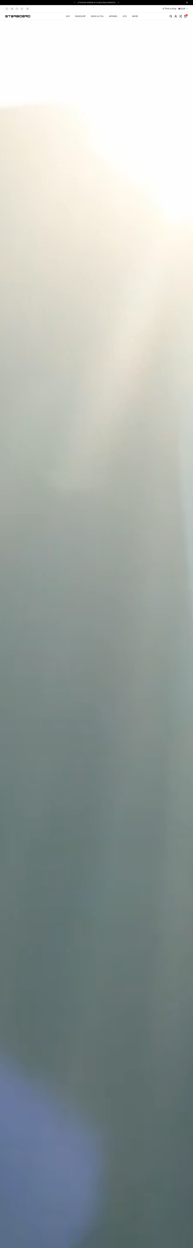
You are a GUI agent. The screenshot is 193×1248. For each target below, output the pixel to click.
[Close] (186, 2)
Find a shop (170, 8)
